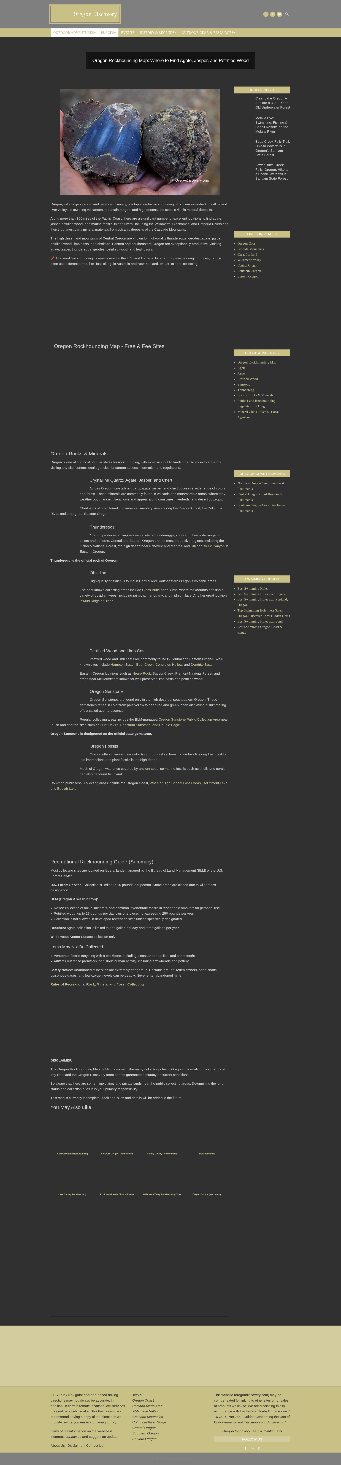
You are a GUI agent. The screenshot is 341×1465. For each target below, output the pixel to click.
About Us (58, 1445)
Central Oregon (144, 1428)
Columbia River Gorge (149, 1422)
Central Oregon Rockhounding (72, 1153)
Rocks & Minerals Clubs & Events (117, 1194)
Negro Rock (141, 673)
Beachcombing (207, 1153)
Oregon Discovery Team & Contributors (252, 1431)
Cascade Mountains (147, 1417)
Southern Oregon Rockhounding (117, 1153)
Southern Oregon (145, 1433)
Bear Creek (145, 664)
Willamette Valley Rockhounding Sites (162, 1194)
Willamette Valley (145, 1411)
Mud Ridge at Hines (98, 601)
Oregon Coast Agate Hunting (207, 1194)
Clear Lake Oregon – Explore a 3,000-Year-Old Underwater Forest (272, 102)
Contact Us (94, 1445)
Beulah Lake (67, 788)
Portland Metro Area (147, 1406)
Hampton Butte (122, 664)
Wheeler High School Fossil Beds (175, 783)
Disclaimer (75, 1445)
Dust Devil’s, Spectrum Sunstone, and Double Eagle (140, 725)
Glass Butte (151, 590)
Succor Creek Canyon (208, 546)
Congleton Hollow (168, 664)
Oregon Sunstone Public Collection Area (189, 719)
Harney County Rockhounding (162, 1153)
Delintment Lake (215, 783)
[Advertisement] (139, 305)
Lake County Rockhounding (72, 1194)
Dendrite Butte (202, 664)
